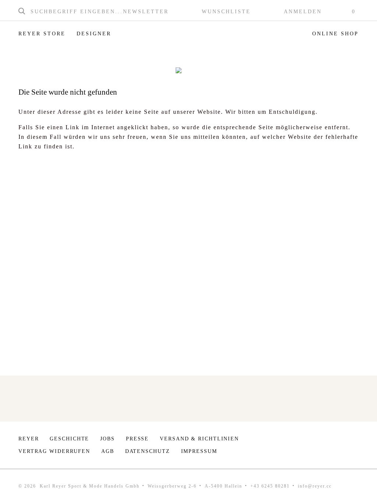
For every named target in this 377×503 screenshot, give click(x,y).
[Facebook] (355, 440)
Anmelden (303, 11)
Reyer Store (42, 33)
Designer (94, 33)
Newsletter (146, 11)
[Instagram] (332, 440)
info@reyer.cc (315, 486)
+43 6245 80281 (270, 486)
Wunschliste (226, 11)
